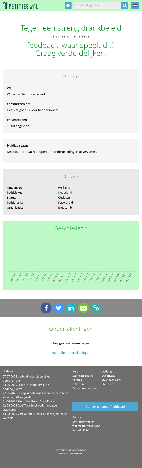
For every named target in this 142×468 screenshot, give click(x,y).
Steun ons (108, 384)
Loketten (78, 384)
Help (75, 371)
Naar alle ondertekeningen (71, 353)
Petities (77, 379)
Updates (107, 371)
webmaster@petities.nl (86, 425)
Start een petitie (82, 375)
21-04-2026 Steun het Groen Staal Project (29, 401)
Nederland (65, 192)
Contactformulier (83, 421)
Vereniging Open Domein (71, 453)
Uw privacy (108, 375)
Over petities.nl (111, 379)
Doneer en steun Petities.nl (105, 406)
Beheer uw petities (84, 388)
